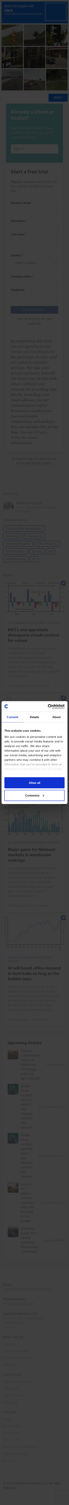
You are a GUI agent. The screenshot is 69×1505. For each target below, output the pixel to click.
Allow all (34, 782)
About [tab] (56, 717)
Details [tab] (34, 717)
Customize (32, 795)
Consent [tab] (12, 717)
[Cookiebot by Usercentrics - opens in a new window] (49, 706)
